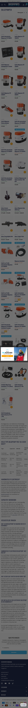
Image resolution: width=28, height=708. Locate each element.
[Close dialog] (1, 348)
